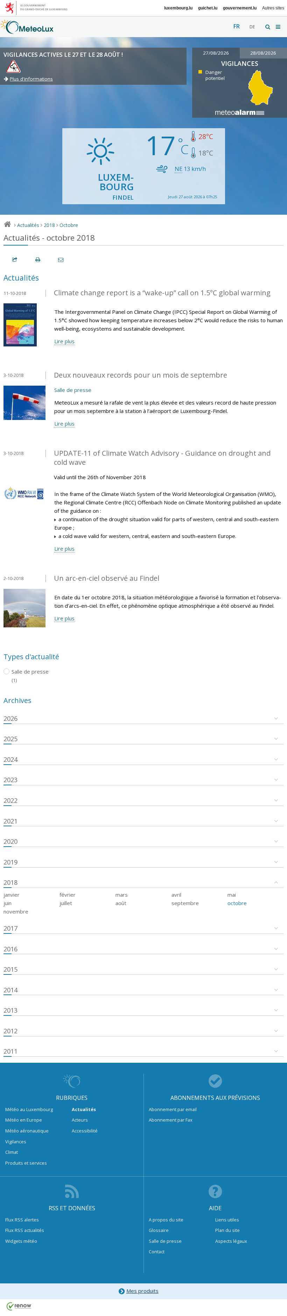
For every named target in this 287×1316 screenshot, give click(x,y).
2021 (11, 821)
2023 (11, 780)
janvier (12, 894)
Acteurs (80, 1120)
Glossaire (159, 1230)
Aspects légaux (231, 1241)
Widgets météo (21, 1241)
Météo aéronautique (27, 1131)
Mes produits (142, 1290)
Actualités (28, 225)
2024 (11, 759)
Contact (156, 1251)
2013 (11, 1010)
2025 (11, 739)
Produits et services (26, 1163)
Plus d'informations (31, 79)
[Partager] (15, 259)
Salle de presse (72, 389)
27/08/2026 (216, 53)
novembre (16, 911)
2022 (11, 800)
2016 (11, 949)
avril (176, 894)
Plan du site (227, 1230)
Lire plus (64, 341)
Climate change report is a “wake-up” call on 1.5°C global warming (162, 292)
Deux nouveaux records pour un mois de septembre (140, 375)
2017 (11, 928)
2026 (11, 718)
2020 (11, 841)
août (120, 903)
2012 (11, 1031)
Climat (11, 1152)
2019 (11, 862)
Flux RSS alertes (22, 1220)
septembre (185, 903)
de (252, 27)
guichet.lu (207, 8)
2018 (49, 225)
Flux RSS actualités (24, 1230)
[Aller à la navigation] (278, 26)
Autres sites (273, 8)
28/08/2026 (263, 53)
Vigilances (15, 1141)
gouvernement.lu (240, 8)
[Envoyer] (61, 259)
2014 (11, 990)
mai (231, 894)
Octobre (68, 225)
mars (121, 894)
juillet (65, 903)
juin (8, 903)
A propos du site (166, 1220)
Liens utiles (227, 1220)
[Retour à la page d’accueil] (27, 30)
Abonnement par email (173, 1109)
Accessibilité (85, 1131)
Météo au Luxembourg (29, 1109)
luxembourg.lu (178, 8)
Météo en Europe (23, 1120)
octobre (237, 903)
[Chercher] (268, 26)
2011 (11, 1051)
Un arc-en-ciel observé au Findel (106, 578)
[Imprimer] (38, 259)
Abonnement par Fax (170, 1120)
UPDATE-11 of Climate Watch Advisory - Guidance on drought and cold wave (162, 457)
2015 (11, 969)
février (67, 894)
